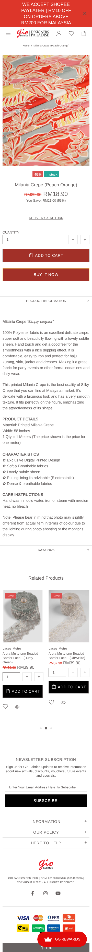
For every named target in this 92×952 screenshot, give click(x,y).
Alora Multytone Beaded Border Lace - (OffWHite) (67, 656)
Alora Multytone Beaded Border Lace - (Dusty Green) (20, 658)
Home (26, 45)
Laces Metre (12, 648)
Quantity (11, 232)
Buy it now (46, 274)
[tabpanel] (23, 657)
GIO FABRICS (32, 33)
